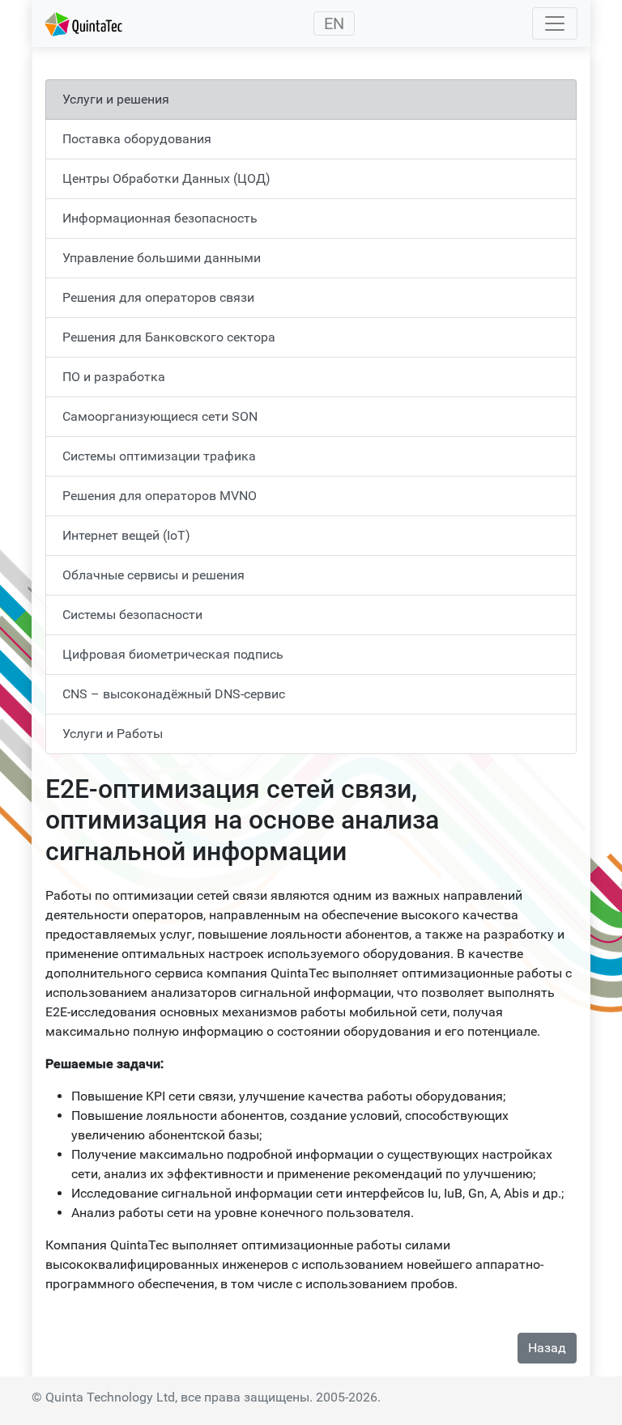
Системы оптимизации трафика (159, 456)
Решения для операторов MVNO (159, 495)
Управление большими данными (161, 257)
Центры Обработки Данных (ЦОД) (166, 178)
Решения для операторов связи (158, 297)
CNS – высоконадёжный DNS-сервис (173, 694)
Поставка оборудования (136, 138)
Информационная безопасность (160, 218)
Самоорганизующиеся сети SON (160, 416)
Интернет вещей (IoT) (126, 535)
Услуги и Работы (112, 733)
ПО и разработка (113, 376)
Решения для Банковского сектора (168, 337)
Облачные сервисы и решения (153, 575)
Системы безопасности (132, 614)
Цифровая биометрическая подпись (172, 654)
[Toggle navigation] (554, 23)
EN (334, 23)
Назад (547, 1347)
